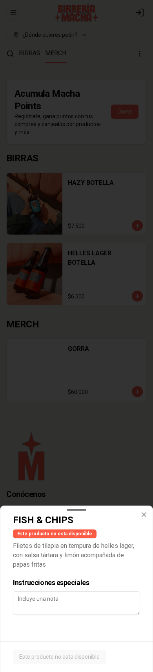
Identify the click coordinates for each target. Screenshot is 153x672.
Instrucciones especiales (51, 582)
